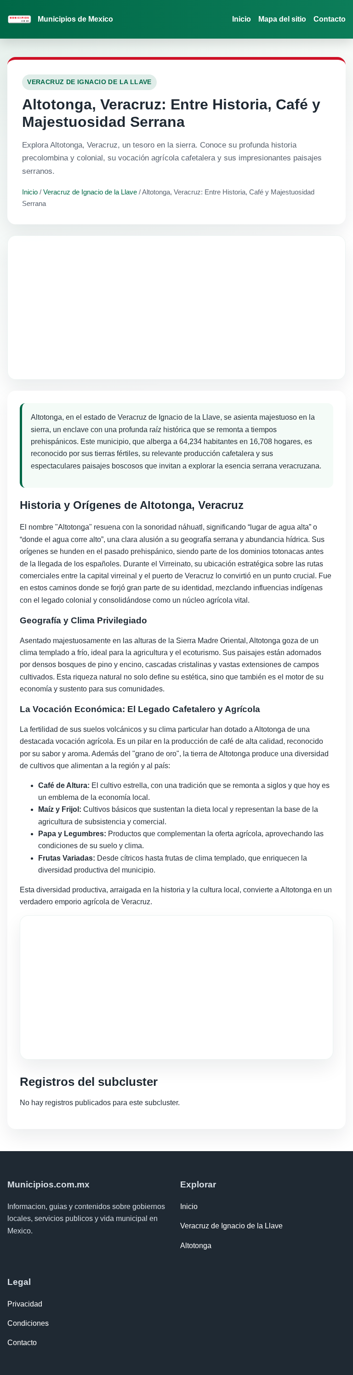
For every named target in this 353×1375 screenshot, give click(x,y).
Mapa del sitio (282, 19)
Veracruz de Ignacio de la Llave (90, 192)
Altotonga (195, 1245)
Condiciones (28, 1323)
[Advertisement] (176, 307)
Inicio (241, 19)
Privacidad (24, 1304)
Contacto (329, 19)
